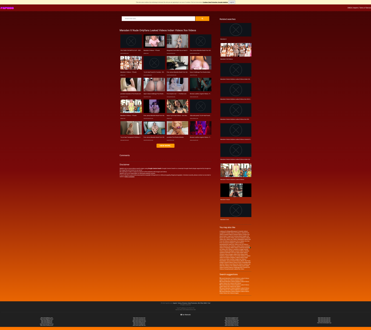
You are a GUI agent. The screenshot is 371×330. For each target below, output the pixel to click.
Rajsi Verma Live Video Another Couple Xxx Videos (234, 258)
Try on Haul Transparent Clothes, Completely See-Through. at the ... (139, 137)
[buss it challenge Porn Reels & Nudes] (200, 69)
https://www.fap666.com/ (46, 322)
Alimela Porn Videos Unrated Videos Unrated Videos (234, 233)
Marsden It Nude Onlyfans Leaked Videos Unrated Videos (236, 139)
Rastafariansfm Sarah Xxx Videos (229, 244)
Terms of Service (365, 8)
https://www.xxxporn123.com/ (139, 321)
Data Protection (192, 303)
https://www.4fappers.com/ (47, 317)
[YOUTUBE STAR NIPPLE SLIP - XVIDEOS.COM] (131, 47)
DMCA (350, 8)
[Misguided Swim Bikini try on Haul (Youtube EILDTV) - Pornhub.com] (177, 47)
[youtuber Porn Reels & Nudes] (177, 134)
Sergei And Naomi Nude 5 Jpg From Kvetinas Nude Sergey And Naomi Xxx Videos (234, 236)
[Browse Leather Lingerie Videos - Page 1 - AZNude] (200, 91)
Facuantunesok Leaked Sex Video (234, 269)
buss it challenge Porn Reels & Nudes (200, 72)
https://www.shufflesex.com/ (46, 325)
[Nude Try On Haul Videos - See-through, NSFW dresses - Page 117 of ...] (177, 112)
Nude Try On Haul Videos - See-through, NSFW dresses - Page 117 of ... (187, 115)
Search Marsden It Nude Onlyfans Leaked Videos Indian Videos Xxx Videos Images (234, 292)
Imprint (355, 8)
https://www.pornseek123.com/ (232, 320)
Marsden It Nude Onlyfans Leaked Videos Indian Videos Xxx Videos (239, 79)
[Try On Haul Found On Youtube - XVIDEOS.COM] (154, 69)
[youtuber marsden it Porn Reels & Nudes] (131, 91)
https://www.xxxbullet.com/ (139, 319)
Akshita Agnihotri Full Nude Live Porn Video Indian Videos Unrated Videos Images (234, 252)
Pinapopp (227, 247)
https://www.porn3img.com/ (324, 320)
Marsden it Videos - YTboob (128, 72)
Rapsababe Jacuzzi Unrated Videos (230, 261)
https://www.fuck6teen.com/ (231, 319)
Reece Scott (237, 262)
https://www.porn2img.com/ (324, 319)
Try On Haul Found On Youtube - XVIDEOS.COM (157, 72)
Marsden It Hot (224, 219)
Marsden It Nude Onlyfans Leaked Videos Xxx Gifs (234, 119)
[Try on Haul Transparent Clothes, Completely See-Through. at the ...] (131, 134)
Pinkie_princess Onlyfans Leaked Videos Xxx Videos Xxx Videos (235, 238)
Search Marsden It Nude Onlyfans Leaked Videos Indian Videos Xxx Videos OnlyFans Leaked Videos (234, 289)
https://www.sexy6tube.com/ (231, 317)
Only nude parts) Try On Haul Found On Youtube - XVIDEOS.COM (208, 115)
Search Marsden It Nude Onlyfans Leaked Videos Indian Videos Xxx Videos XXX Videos (234, 282)
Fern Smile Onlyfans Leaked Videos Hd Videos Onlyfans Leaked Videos (235, 256)
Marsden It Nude (225, 199)
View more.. (165, 146)
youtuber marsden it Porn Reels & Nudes (132, 94)
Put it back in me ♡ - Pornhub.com (176, 94)
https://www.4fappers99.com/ (46, 319)
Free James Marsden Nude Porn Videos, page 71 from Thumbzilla (162, 115)
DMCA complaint (129, 176)
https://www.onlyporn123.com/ (232, 325)
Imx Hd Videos (243, 244)
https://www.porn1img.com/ (324, 317)
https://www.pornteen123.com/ (232, 322)
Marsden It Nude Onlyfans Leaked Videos (232, 179)
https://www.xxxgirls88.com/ (139, 325)
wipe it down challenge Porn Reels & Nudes (156, 94)
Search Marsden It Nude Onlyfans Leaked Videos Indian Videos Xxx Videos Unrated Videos (234, 279)
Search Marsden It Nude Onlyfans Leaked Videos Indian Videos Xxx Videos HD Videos (234, 285)
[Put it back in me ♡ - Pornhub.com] (177, 91)
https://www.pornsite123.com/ (47, 324)
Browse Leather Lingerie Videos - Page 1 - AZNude (204, 94)
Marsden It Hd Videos (226, 59)
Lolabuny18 (223, 231)
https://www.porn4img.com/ (324, 321)
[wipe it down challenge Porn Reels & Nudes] (154, 91)
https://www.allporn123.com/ (231, 324)
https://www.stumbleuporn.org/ (324, 322)
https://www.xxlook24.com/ (139, 324)
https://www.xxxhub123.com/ (139, 320)
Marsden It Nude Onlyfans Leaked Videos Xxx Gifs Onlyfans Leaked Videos (241, 99)
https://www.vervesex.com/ (139, 317)
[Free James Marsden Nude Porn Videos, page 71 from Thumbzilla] (154, 112)
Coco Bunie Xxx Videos (236, 264)
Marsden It (223, 39)
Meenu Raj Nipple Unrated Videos (234, 251)
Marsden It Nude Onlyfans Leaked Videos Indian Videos (236, 159)
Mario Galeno (235, 247)
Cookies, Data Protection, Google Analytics (215, 2)
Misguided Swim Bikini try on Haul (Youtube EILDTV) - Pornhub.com (186, 50)
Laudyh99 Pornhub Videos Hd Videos (230, 233)
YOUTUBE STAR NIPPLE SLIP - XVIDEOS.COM (133, 50)
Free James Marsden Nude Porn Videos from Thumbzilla (160, 137)
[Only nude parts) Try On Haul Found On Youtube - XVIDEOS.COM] (200, 112)
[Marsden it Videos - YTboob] (131, 69)
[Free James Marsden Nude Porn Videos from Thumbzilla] (154, 134)
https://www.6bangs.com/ (47, 320)
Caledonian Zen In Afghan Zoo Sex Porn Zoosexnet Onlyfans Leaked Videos (234, 242)
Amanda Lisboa (242, 231)
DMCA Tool (207, 303)
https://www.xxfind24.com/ (139, 322)
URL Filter (200, 303)
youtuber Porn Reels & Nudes (175, 137)
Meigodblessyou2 (232, 231)
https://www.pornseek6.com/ (231, 321)
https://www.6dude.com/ (46, 321)
